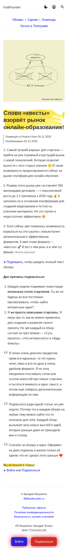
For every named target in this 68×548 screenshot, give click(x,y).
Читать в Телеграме (34, 26)
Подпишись (15, 262)
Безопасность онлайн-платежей (34, 516)
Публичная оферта (34, 507)
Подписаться (31, 470)
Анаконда (49, 19)
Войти (11, 470)
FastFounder (12, 7)
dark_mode (45, 7)
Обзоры (17, 19)
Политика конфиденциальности (34, 512)
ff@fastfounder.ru (34, 498)
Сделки (33, 19)
